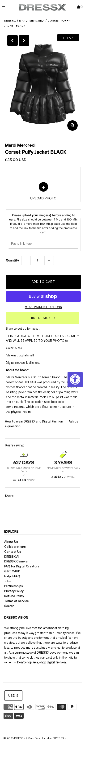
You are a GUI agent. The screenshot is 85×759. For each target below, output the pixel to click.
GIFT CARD (12, 571)
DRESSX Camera (16, 561)
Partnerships (13, 586)
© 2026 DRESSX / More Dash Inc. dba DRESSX (33, 738)
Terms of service (16, 601)
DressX (10, 20)
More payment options (43, 307)
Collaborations (15, 546)
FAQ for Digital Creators (21, 566)
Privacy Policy (14, 591)
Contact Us (12, 551)
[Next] (24, 40)
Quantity (12, 260)
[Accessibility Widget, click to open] (75, 379)
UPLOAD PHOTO (43, 208)
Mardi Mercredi (32, 20)
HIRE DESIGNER (42, 318)
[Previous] (12, 40)
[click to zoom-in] (72, 125)
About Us (11, 541)
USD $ (13, 695)
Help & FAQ (12, 576)
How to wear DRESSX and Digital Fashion (34, 421)
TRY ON (68, 37)
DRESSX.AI (11, 556)
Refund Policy (14, 596)
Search (9, 606)
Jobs (7, 581)
